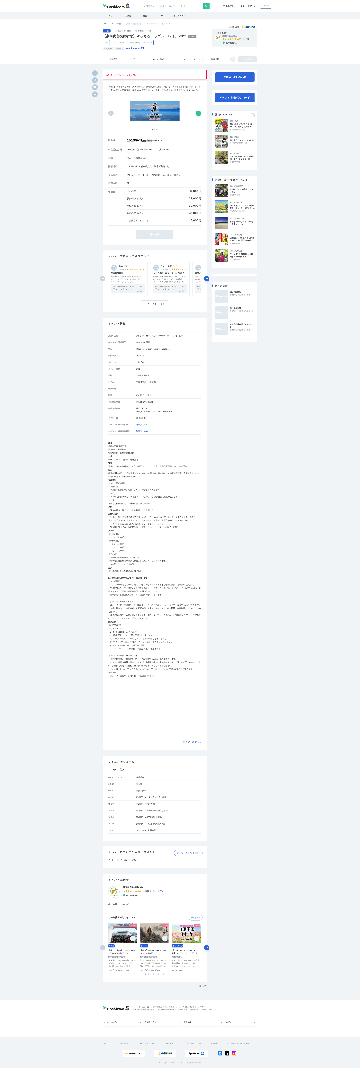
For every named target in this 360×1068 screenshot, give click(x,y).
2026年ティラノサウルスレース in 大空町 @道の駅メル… (242, 125)
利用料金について (147, 1043)
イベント (111, 15)
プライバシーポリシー (192, 1043)
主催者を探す (151, 1022)
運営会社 (214, 1043)
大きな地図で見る (192, 741)
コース (162, 15)
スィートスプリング (169, 266)
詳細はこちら (142, 424)
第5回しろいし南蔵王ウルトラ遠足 (241, 190)
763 (247, 39)
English (266, 6)
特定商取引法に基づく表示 (238, 1043)
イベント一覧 (115, 24)
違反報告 (203, 986)
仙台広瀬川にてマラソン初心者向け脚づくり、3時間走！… (242, 206)
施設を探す (188, 1022)
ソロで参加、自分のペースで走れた (169, 273)
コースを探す (226, 1022)
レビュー (135, 59)
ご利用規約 (168, 1043)
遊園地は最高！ (118, 273)
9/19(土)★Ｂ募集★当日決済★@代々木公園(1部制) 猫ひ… (242, 239)
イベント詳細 (158, 59)
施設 (145, 15)
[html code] (95, 94)
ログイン (252, 6)
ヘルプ (241, 6)
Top (104, 24)
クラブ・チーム (178, 15)
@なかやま (123, 266)
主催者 (128, 15)
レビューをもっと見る (155, 304)
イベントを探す (111, 1022)
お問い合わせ (124, 1043)
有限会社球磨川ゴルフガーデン (242, 325)
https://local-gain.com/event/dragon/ (153, 349)
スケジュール (186, 59)
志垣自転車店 (235, 292)
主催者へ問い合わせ (234, 77)
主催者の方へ (229, 6)
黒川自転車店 (235, 308)
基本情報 (113, 59)
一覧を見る (195, 917)
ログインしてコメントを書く (188, 853)
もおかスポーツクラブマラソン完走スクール (242, 223)
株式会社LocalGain (229, 36)
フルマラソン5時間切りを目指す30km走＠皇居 (241, 255)
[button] (152, 129)
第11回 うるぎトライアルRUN (242, 140)
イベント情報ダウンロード (235, 97)
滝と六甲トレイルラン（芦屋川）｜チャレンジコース (242, 157)
